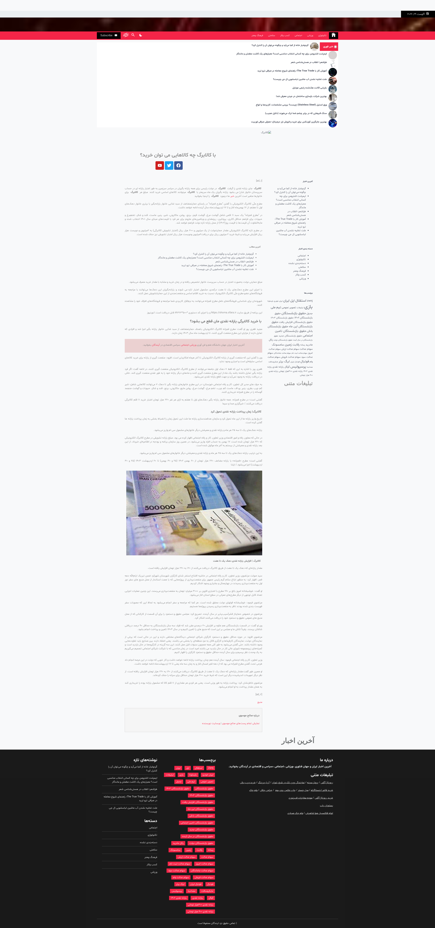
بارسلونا (270, 301)
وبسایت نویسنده (211, 723)
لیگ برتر (284, 361)
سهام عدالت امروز (204, 863)
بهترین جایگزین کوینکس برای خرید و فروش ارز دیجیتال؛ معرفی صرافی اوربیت (289, 122)
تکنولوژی (322, 35)
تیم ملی (276, 307)
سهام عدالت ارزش (290, 349)
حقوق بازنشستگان (293, 313)
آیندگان (156, 345)
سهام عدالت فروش (291, 357)
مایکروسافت (273, 362)
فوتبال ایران (295, 361)
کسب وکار (285, 35)
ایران (286, 300)
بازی (308, 307)
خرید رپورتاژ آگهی (324, 798)
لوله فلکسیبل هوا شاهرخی (319, 813)
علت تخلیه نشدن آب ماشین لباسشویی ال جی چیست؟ (300, 79)
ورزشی (310, 35)
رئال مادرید (178, 843)
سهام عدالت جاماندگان (282, 353)
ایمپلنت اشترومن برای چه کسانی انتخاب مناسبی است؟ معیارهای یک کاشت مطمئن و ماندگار (281, 54)
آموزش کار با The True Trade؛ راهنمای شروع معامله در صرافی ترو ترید (292, 71)
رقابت (296, 345)
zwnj (310, 301)
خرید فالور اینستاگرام (322, 790)
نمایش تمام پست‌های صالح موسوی (240, 723)
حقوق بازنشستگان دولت (283, 340)
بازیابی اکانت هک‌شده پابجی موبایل (309, 88)
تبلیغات (300, 307)
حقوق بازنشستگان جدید (290, 335)
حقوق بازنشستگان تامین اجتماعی (197, 822)
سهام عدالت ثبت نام (299, 353)
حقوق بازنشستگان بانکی (201, 815)
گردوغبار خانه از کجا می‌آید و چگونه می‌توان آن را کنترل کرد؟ (280, 45)
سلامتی (271, 35)
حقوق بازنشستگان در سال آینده (197, 836)
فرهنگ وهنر (257, 35)
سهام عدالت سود (176, 870)
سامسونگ (278, 345)
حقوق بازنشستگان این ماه (200, 809)
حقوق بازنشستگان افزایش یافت (296, 322)
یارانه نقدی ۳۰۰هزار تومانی (291, 371)
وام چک (253, 790)
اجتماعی (298, 35)
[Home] (333, 35)
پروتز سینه (312, 782)
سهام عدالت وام (181, 877)
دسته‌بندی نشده (297, 263)
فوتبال (304, 361)
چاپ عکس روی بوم (285, 790)
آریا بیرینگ (263, 782)
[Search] (133, 35)
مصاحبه (310, 367)
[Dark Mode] (140, 35)
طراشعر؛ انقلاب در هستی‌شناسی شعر (309, 62)
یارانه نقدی (278, 367)
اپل (292, 300)
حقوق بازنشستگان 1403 (282, 317)
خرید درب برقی (248, 782)
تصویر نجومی (289, 307)
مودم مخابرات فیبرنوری (300, 798)
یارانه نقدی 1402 (179, 898)
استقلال (300, 300)
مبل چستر (303, 790)
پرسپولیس (298, 366)
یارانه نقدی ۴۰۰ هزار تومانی (200, 911)
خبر (232, 196)
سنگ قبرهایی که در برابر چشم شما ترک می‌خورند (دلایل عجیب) (296, 113)
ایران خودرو (278, 301)
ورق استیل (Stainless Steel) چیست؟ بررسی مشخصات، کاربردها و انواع (291, 105)
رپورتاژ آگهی (327, 782)
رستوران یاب (326, 805)
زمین (288, 344)
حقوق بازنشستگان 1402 (177, 788)
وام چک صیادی (295, 813)
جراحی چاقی (266, 790)
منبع (259, 702)
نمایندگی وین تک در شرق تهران (288, 782)
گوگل (287, 367)
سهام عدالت (306, 349)
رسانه (302, 344)
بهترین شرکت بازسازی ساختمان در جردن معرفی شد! (301, 96)
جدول (310, 313)
